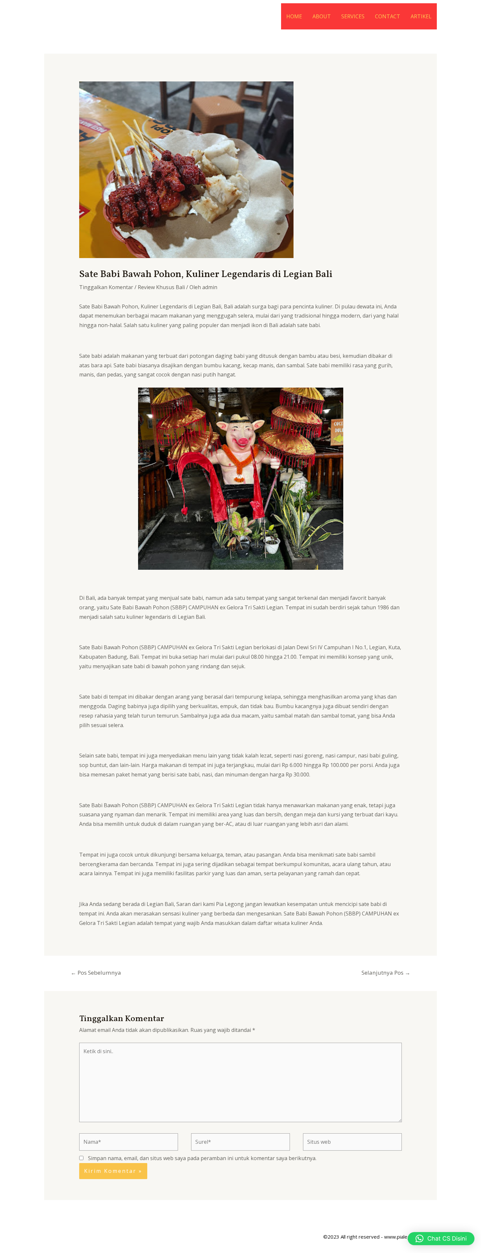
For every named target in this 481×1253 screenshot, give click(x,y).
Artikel (421, 16)
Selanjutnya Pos (386, 972)
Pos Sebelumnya (96, 972)
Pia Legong (230, 904)
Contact (387, 16)
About (321, 16)
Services (353, 16)
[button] (441, 1238)
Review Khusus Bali (161, 287)
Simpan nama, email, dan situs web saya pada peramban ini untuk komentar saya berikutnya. (202, 1158)
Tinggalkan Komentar (106, 287)
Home (294, 16)
